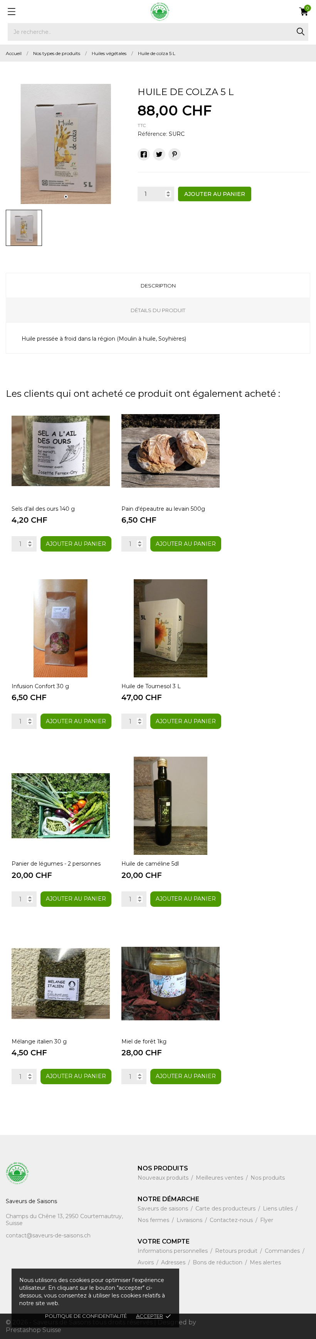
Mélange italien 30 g (39, 1041)
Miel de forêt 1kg (143, 1041)
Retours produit (237, 1250)
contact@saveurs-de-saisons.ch (48, 1235)
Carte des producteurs (226, 1208)
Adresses (174, 1262)
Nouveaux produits (164, 1177)
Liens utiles (278, 1208)
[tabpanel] (66, 144)
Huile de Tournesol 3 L (151, 686)
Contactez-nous (232, 1220)
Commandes (283, 1250)
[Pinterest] (174, 154)
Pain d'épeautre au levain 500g (163, 508)
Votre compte (164, 1241)
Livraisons (190, 1220)
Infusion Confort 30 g (40, 686)
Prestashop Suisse (33, 1330)
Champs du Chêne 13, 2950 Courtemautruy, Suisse (64, 1220)
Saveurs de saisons (164, 1208)
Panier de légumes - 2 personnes (56, 863)
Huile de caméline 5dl (150, 863)
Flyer (266, 1220)
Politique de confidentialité (86, 1316)
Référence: (152, 133)
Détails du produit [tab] (158, 310)
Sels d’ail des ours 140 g (43, 508)
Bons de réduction (218, 1262)
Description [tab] (158, 286)
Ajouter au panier (214, 194)
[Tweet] (159, 154)
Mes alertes (265, 1262)
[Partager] (144, 154)
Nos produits (267, 1177)
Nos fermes (154, 1220)
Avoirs (146, 1262)
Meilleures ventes (220, 1177)
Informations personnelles (173, 1250)
